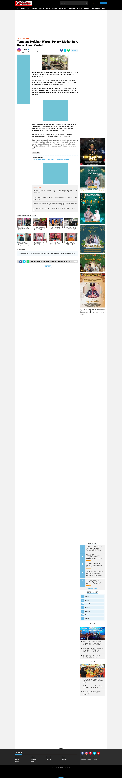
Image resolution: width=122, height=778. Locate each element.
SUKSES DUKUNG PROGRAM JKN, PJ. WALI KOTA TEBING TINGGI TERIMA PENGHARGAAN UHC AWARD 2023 (93, 643)
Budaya (87, 614)
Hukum (17, 759)
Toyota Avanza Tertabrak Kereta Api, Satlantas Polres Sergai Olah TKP (94, 565)
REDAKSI (83, 757)
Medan (48, 8)
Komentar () (75, 50)
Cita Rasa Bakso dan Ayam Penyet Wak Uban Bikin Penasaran (93, 687)
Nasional (54, 8)
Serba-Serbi (72, 8)
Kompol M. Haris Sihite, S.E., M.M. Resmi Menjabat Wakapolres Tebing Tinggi (94, 548)
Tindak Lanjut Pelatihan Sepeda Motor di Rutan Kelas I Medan (51, 159)
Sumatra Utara (63, 8)
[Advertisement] (61, 22)
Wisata (103, 8)
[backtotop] (61, 749)
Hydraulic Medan (91, 757)
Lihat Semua (48, 266)
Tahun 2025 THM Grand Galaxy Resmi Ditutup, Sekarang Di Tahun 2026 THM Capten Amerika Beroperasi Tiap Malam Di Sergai (94, 556)
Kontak (95, 759)
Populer (103, 3)
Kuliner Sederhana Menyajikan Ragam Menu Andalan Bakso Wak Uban (93, 680)
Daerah (29, 8)
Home (17, 8)
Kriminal (41, 8)
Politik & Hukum (95, 8)
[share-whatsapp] (68, 50)
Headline (34, 8)
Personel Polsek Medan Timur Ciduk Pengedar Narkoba (91, 656)
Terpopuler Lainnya (92, 588)
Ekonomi (79, 8)
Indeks (23, 8)
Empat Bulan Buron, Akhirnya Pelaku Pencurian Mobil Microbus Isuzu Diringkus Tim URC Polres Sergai (94, 573)
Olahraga (86, 8)
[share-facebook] (61, 50)
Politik (17, 761)
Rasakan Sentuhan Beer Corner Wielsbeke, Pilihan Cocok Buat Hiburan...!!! (92, 693)
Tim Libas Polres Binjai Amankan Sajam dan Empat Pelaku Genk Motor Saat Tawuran (94, 582)
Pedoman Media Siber (87, 759)
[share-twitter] (65, 50)
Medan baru (36, 152)
